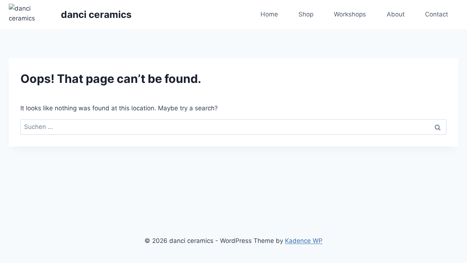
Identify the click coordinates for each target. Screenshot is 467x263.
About (396, 14)
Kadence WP (304, 240)
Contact (436, 14)
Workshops (350, 14)
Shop (305, 14)
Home (269, 14)
